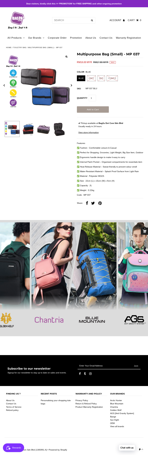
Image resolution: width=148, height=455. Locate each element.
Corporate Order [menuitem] (57, 38)
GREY (91, 78)
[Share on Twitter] (93, 203)
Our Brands (34, 38)
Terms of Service (13, 407)
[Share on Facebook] (87, 203)
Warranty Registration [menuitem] (128, 38)
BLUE (81, 78)
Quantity (82, 98)
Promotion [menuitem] (76, 38)
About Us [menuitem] (90, 38)
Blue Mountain (116, 403)
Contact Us (11, 403)
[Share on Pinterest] (100, 203)
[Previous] (4, 85)
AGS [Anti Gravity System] (122, 413)
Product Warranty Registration (89, 407)
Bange (113, 416)
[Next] (71, 85)
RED (101, 78)
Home (8, 47)
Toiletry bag (19, 47)
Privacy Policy (81, 400)
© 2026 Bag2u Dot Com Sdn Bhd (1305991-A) (26, 450)
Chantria (114, 407)
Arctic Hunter (116, 400)
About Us (10, 400)
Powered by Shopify (58, 450)
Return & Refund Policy (86, 403)
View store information (88, 132)
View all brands (117, 426)
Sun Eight (114, 420)
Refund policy (12, 410)
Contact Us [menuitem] (106, 38)
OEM (112, 423)
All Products (15, 38)
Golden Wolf (115, 410)
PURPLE (112, 78)
